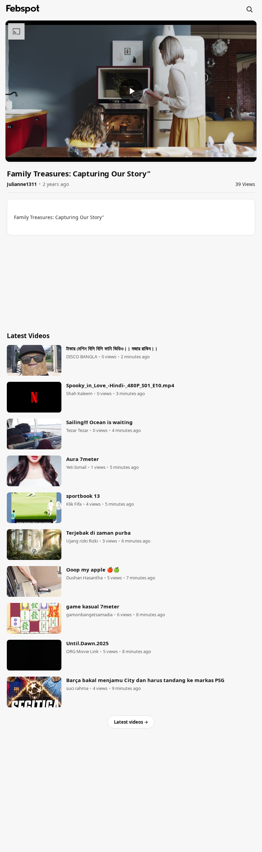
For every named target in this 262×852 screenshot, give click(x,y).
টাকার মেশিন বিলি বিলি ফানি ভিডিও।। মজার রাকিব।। (112, 348)
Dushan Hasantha (84, 578)
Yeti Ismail (76, 467)
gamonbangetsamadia (89, 615)
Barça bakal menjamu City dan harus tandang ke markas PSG (145, 680)
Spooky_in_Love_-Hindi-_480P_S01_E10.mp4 (120, 385)
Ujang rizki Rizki (82, 541)
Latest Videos (28, 335)
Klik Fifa (74, 504)
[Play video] (131, 91)
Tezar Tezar (77, 430)
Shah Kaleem (79, 393)
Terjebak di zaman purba (98, 532)
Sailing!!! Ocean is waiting (99, 422)
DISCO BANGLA (81, 357)
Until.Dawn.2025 (87, 643)
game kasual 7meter (92, 606)
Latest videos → (131, 722)
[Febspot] (23, 9)
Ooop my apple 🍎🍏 (93, 569)
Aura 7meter (82, 459)
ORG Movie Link (82, 651)
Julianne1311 (22, 184)
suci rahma (77, 688)
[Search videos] (249, 9)
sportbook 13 (83, 495)
